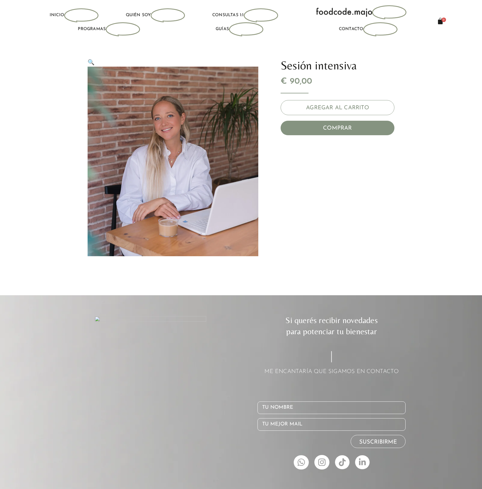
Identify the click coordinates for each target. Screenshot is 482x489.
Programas (92, 29)
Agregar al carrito (337, 108)
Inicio (57, 15)
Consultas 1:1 (228, 15)
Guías (222, 29)
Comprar (337, 128)
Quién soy (138, 15)
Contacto (351, 29)
